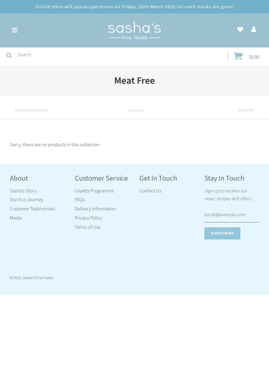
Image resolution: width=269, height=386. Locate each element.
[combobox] (121, 55)
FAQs (80, 199)
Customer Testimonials (32, 208)
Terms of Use (87, 227)
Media (16, 218)
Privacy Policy (88, 218)
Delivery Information (95, 208)
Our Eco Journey (26, 199)
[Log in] (253, 30)
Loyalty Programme (94, 190)
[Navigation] (14, 30)
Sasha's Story (23, 190)
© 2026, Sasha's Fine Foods (31, 278)
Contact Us (150, 190)
